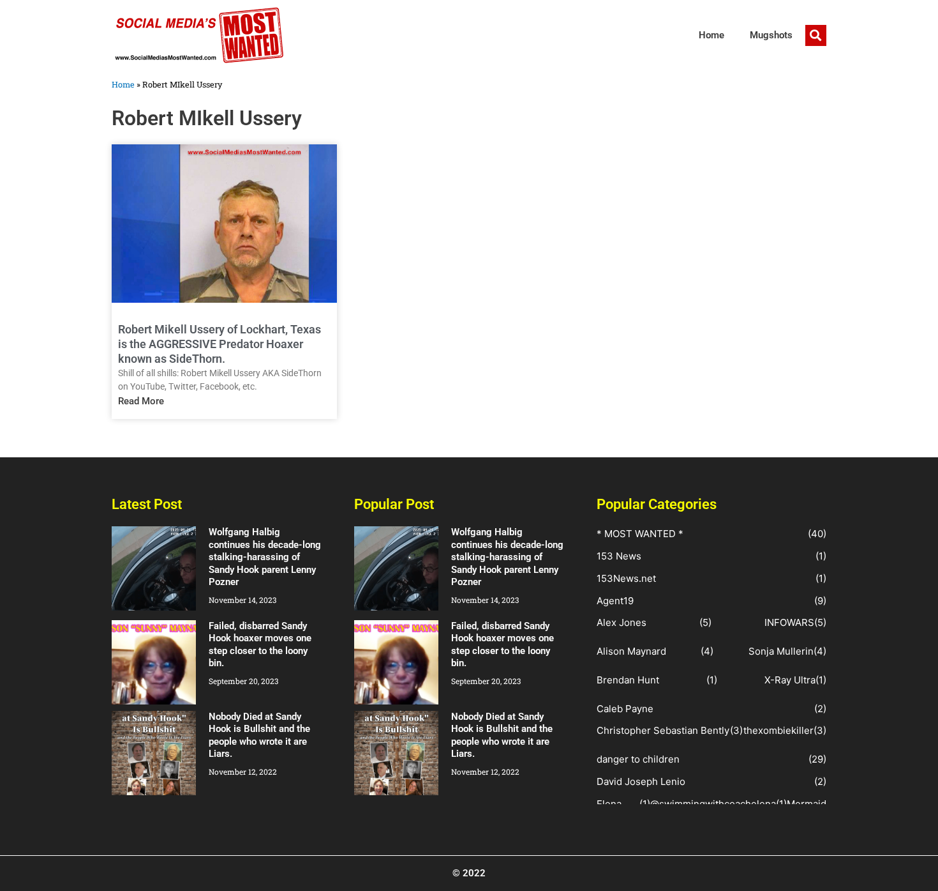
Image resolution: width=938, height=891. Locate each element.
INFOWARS (789, 622)
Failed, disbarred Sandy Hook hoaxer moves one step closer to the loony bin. (260, 644)
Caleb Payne (625, 709)
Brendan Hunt (628, 680)
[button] (815, 35)
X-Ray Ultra (789, 680)
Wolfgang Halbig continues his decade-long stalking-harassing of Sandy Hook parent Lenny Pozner (265, 557)
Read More (141, 401)
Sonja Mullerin (781, 651)
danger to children (638, 759)
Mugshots (771, 35)
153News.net (626, 578)
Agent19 (615, 601)
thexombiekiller (778, 730)
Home (711, 35)
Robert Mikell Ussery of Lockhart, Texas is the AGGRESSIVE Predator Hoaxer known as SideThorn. (219, 344)
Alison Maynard (631, 651)
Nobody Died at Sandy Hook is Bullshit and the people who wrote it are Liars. (259, 735)
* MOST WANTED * (640, 534)
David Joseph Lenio (641, 781)
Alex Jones (621, 622)
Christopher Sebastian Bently (663, 730)
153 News (619, 556)
